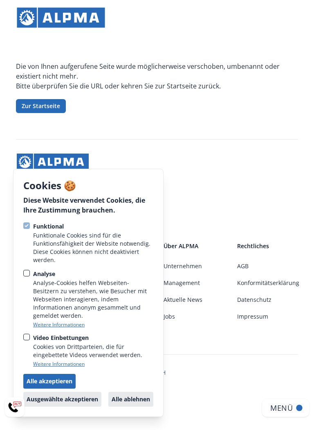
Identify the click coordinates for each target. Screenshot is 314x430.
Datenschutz (254, 299)
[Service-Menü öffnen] (15, 407)
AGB (243, 266)
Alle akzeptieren (49, 381)
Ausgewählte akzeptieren (62, 399)
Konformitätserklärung (268, 283)
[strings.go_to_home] (61, 18)
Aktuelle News (183, 299)
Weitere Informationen (59, 324)
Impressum (252, 316)
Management (182, 283)
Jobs (169, 316)
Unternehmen (183, 266)
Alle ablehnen (131, 399)
